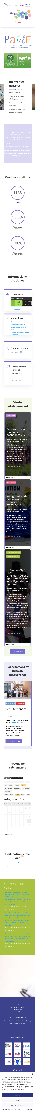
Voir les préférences (17, 1105)
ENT (19, 377)
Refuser (17, 1100)
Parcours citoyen (11, 483)
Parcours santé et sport (13, 556)
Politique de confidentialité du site (23, 1109)
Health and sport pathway (14, 553)
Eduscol (17, 862)
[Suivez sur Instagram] (14, 14)
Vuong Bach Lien (18, 441)
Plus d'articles (17, 651)
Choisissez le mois (16, 778)
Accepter (17, 1095)
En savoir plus (15, 310)
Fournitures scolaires (18, 324)
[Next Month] (23, 799)
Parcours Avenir (11, 415)
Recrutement (21, 704)
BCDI (20, 352)
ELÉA (19, 381)
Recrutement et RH (16, 710)
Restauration (15, 327)
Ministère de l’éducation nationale (17, 867)
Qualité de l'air (17, 294)
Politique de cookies (7, 1109)
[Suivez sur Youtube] (24, 14)
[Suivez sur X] (21, 14)
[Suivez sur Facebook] (11, 14)
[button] (32, 1074)
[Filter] (8, 778)
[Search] (5, 778)
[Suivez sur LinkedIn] (17, 14)
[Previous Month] (19, 799)
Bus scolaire (15, 322)
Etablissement (10, 704)
